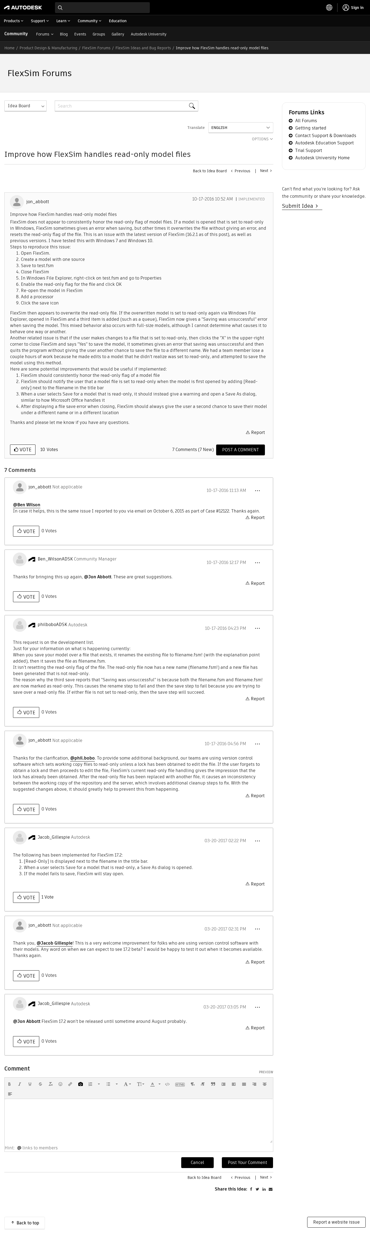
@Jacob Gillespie (55, 943)
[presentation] (9, 1084)
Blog (64, 34)
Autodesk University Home (322, 158)
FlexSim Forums (96, 48)
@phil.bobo (82, 758)
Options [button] (260, 139)
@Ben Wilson (26, 505)
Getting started (310, 128)
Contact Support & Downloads (325, 135)
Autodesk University (149, 34)
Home (9, 48)
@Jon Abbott (97, 577)
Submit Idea (299, 206)
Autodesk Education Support (324, 143)
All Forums (306, 121)
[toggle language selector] (329, 7)
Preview (266, 1072)
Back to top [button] (28, 1223)
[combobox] (102, 7)
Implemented (251, 199)
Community (16, 34)
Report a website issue (336, 1222)
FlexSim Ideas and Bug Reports (143, 48)
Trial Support (308, 150)
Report (258, 432)
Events (80, 34)
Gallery (118, 34)
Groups (99, 34)
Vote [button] (24, 449)
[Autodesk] (23, 7)
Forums (42, 34)
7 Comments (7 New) (193, 449)
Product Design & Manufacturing (48, 48)
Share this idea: (231, 1189)
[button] (257, 491)
